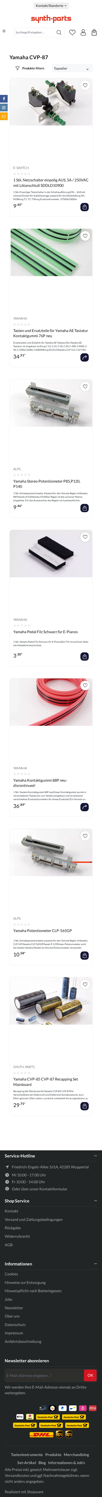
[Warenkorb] (94, 32)
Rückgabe (13, 1227)
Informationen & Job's (66, 1462)
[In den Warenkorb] (84, 207)
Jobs (8, 1299)
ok (90, 1375)
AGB (9, 1244)
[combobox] (34, 32)
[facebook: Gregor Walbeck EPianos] (4, 99)
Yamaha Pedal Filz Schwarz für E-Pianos (45, 631)
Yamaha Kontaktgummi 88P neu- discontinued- (40, 783)
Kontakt (11, 1211)
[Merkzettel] (72, 32)
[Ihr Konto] (83, 32)
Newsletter (14, 1307)
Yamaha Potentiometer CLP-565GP (42, 930)
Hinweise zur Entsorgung (25, 1282)
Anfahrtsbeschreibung (23, 1341)
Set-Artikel (26, 1462)
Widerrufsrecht (17, 1236)
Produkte (53, 1454)
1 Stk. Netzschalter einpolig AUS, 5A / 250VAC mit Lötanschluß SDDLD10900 (50, 182)
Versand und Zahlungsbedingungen (34, 1219)
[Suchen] (59, 32)
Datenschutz (15, 1324)
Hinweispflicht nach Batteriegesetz (33, 1290)
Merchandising (76, 1454)
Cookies (11, 1274)
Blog (42, 1462)
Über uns (12, 1316)
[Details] (84, 357)
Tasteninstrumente (27, 1454)
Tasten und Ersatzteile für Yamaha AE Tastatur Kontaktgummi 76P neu (50, 333)
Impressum (14, 1333)
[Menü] (4, 31)
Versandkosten (17, 1475)
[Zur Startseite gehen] (51, 19)
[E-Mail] (4, 116)
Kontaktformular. (53, 1189)
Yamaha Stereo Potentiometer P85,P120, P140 (46, 484)
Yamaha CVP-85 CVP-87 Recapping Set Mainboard (45, 1081)
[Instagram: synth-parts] (4, 107)
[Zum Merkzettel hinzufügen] (85, 85)
